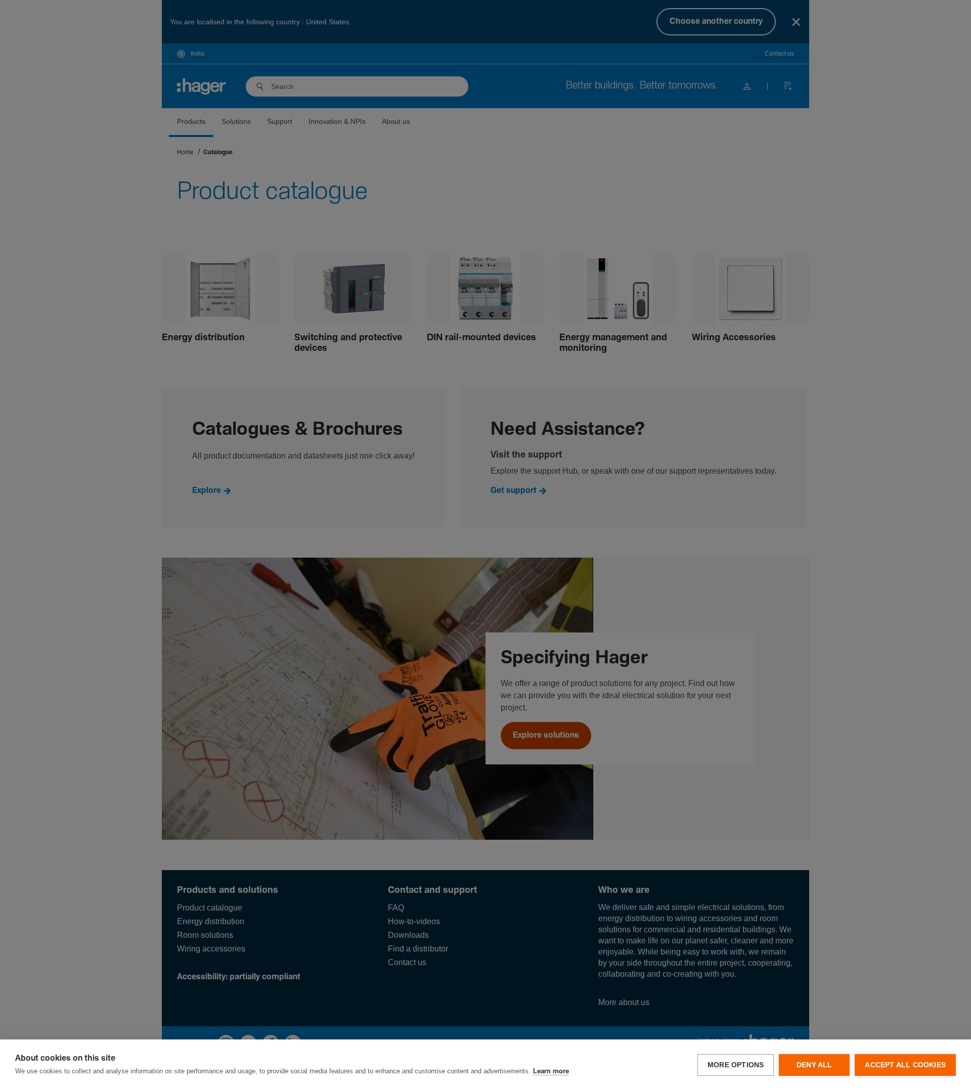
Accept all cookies (905, 1065)
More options (736, 1065)
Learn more (551, 1071)
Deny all (814, 1065)
